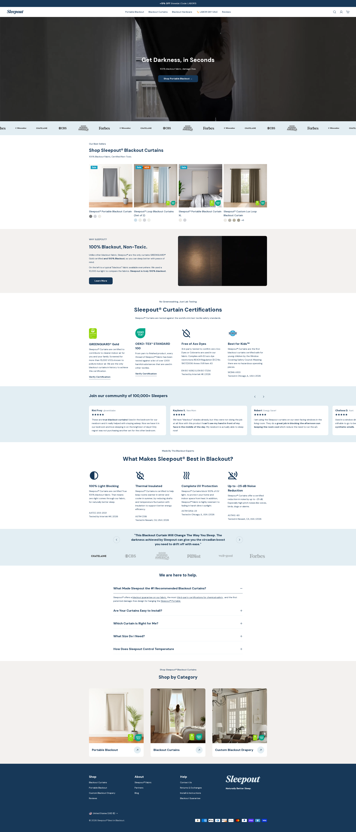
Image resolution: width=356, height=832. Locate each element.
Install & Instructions (190, 793)
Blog (137, 793)
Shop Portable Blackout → (178, 78)
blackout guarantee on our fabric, (150, 597)
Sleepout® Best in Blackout (110, 820)
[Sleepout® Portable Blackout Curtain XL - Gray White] (184, 220)
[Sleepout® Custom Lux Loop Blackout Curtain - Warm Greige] (238, 220)
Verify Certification (99, 376)
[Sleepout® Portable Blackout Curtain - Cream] (99, 216)
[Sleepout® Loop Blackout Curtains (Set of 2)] (155, 186)
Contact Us (186, 782)
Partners (139, 787)
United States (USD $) (104, 813)
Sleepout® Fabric (143, 782)
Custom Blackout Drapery (102, 793)
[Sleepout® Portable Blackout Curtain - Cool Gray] (90, 216)
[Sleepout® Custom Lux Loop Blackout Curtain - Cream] (225, 220)
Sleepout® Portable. (171, 601)
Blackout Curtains (98, 782)
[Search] (334, 12)
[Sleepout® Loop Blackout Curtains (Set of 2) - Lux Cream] (149, 220)
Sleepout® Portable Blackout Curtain (110, 211)
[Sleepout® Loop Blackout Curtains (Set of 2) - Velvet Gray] (144, 220)
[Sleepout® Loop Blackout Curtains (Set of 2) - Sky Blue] (135, 220)
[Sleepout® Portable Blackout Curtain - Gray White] (95, 216)
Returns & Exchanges (191, 787)
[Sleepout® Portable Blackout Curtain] (111, 186)
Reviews (93, 798)
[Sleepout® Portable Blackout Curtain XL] (200, 186)
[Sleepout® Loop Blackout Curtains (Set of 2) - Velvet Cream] (140, 220)
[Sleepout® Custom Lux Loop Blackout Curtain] (245, 186)
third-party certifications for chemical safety (200, 597)
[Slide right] (263, 396)
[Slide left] (254, 396)
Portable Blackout (98, 787)
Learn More (101, 280)
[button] (349, 825)
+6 (242, 220)
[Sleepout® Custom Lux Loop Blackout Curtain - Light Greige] (229, 220)
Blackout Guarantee (190, 798)
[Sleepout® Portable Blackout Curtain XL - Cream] (180, 220)
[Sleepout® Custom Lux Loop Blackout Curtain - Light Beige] (234, 220)
